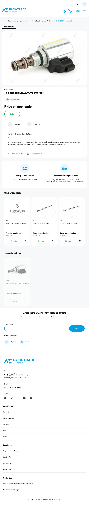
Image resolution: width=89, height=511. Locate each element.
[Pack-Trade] (4, 21)
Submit (76, 328)
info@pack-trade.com (13, 387)
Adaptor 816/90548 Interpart (16, 223)
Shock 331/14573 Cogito (41, 223)
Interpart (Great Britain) (23, 134)
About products (9, 26)
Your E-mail (9, 324)
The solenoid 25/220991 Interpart (17, 284)
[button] (6, 221)
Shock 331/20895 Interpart (69, 223)
